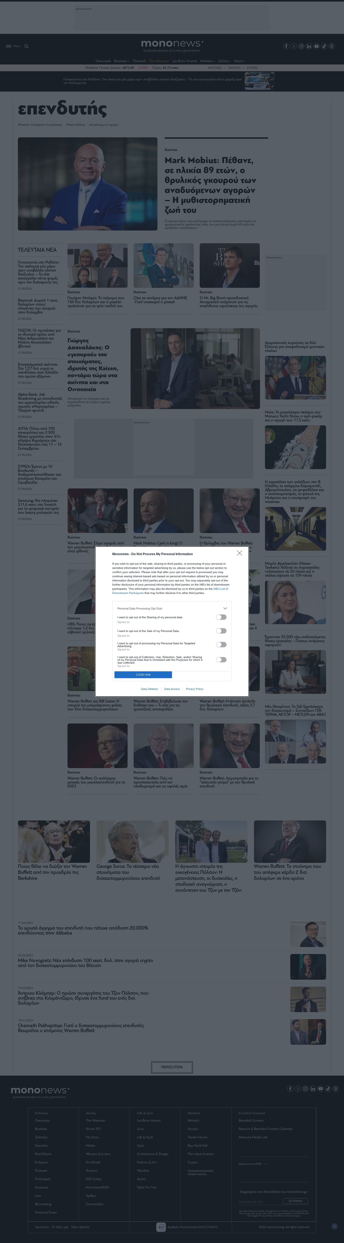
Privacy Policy (194, 688)
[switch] (221, 617)
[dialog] (172, 621)
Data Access (172, 688)
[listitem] (172, 608)
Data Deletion (149, 688)
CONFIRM (143, 674)
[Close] (241, 554)
